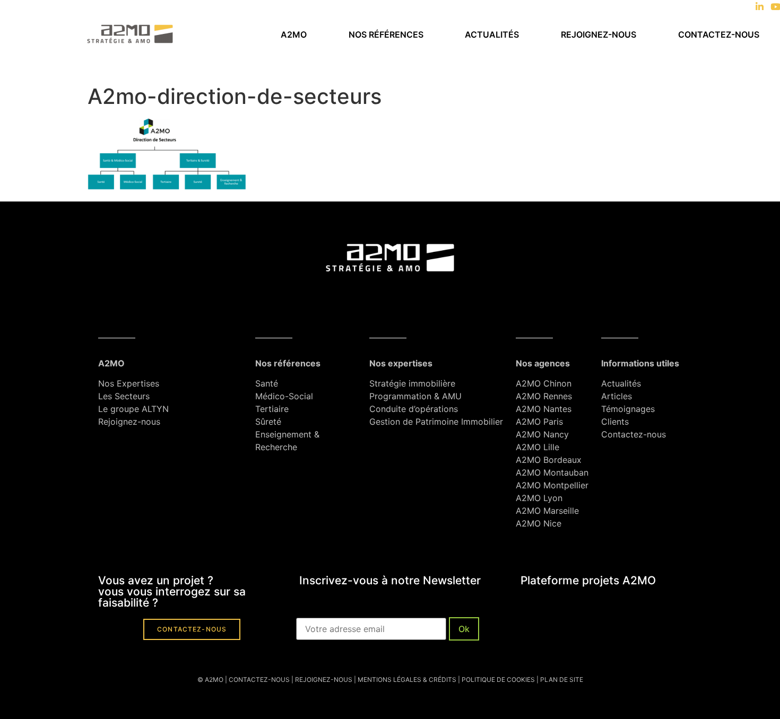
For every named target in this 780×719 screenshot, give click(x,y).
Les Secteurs (124, 396)
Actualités (492, 34)
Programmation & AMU (415, 396)
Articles (616, 396)
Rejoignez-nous (598, 34)
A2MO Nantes (543, 409)
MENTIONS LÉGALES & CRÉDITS (407, 679)
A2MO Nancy (542, 434)
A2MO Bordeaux (549, 459)
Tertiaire (272, 409)
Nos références (386, 34)
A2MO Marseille (547, 510)
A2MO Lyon (539, 498)
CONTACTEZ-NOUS (259, 679)
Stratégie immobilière (412, 383)
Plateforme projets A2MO (588, 580)
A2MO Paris (539, 421)
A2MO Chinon (543, 383)
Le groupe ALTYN (133, 409)
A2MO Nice (538, 523)
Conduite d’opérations (413, 409)
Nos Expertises (128, 383)
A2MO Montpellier (552, 485)
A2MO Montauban (552, 472)
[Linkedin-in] (759, 6)
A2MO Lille (537, 447)
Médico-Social (284, 396)
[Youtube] (775, 6)
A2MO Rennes (544, 396)
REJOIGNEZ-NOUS (322, 679)
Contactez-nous (718, 34)
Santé (266, 383)
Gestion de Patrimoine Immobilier (436, 421)
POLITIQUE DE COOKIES (498, 679)
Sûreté (268, 421)
